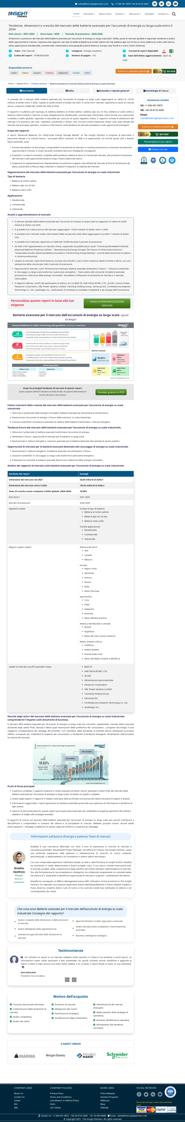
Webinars (105, 1100)
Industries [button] (88, 13)
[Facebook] (154, 3)
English (14, 73)
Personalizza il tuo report (158, 141)
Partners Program (109, 1097)
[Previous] (60, 979)
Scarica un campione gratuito (132, 71)
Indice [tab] (71, 90)
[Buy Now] (164, 71)
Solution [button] (119, 13)
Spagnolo (37, 73)
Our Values (55, 1107)
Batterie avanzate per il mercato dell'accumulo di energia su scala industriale (82, 83)
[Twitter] (161, 3)
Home (76, 13)
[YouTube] (175, 3)
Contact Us (163, 13)
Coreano (76, 73)
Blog (102, 1104)
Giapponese (63, 73)
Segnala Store (22, 83)
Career (17, 1100)
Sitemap (104, 1107)
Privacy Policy (56, 1093)
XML (16, 1107)
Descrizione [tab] (28, 90)
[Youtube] (160, 1096)
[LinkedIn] (168, 3)
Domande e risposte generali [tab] (114, 90)
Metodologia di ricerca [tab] (157, 90)
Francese (49, 73)
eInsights (149, 13)
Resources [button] (134, 13)
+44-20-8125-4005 (140, 3)
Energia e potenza (39, 83)
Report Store (105, 13)
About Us (18, 1093)
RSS (16, 1104)
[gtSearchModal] (174, 14)
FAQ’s (52, 1104)
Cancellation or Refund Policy (64, 1100)
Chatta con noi (159, 149)
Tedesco (25, 73)
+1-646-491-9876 (122, 3)
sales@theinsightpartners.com (93, 3)
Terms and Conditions (61, 1097)
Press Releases (107, 1093)
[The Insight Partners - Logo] (19, 14)
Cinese (87, 73)
